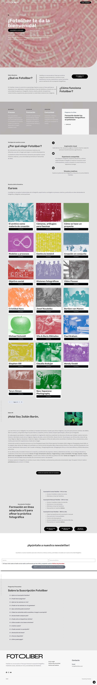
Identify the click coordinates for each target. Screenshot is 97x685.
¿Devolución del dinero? (17, 632)
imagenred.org (56, 453)
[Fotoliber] (12, 2)
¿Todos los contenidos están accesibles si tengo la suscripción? (29, 612)
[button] (43, 2)
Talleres (48, 2)
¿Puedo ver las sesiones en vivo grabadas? (23, 605)
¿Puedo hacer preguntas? (18, 598)
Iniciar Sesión (56, 2)
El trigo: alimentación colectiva (42, 453)
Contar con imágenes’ (70, 455)
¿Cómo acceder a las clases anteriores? (22, 622)
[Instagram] (8, 672)
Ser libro (24, 455)
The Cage (74, 453)
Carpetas (80, 453)
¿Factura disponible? (17, 636)
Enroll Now (20, 229)
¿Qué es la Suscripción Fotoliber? (20, 595)
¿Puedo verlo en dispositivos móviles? (21, 619)
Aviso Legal (51, 661)
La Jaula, (62, 453)
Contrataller (68, 453)
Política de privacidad (54, 663)
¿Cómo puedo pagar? (17, 639)
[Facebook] (6, 672)
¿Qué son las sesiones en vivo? (19, 602)
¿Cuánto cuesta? (16, 626)
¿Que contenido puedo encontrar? (20, 609)
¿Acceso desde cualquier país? (19, 615)
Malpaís (30, 455)
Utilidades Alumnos (36, 2)
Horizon (31, 453)
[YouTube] (10, 672)
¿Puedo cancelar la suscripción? (20, 629)
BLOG (64, 2)
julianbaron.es (12, 462)
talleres (63, 508)
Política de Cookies (53, 665)
